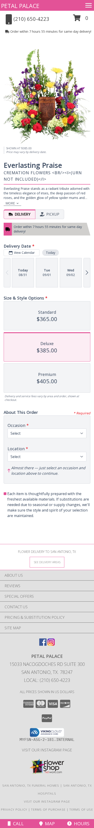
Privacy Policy (14, 809)
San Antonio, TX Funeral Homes (30, 785)
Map (49, 823)
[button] (80, 19)
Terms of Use (81, 809)
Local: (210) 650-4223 (47, 680)
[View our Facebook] (43, 644)
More (10, 203)
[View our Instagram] (51, 644)
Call (17, 823)
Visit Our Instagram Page (47, 750)
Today (50, 252)
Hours (80, 823)
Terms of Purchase (48, 809)
